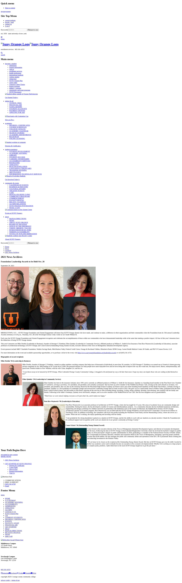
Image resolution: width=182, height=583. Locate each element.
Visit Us (12, 473)
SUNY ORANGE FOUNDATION (21, 206)
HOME (7, 498)
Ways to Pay (9, 120)
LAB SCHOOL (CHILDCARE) (20, 168)
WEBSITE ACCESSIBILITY (19, 232)
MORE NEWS (6, 456)
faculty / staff (9, 22)
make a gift (8, 536)
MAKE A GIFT (14, 208)
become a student (11, 64)
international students (16, 75)
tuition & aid (9, 101)
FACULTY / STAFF (12, 523)
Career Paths (13, 467)
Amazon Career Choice (17, 84)
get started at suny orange (9, 455)
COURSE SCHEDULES (18, 127)
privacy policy (6, 580)
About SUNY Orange (13, 239)
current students (10, 20)
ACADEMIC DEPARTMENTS (20, 135)
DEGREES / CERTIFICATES (19, 125)
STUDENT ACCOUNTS (18, 109)
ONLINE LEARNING (17, 138)
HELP (7, 529)
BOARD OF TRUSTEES (18, 224)
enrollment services (15, 71)
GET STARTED (10, 527)
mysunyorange (6, 11)
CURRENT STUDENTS (13, 517)
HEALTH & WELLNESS (18, 166)
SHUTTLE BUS (15, 172)
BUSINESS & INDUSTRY (18, 187)
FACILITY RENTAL (16, 200)
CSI (6, 515)
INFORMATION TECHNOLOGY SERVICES (25, 174)
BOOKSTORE (14, 163)
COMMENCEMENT (16, 198)
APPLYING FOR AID (17, 112)
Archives (8, 250)
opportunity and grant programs (19, 90)
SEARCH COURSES (16, 133)
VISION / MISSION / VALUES (20, 228)
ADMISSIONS (10, 506)
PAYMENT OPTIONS (17, 110)
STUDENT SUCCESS (17, 157)
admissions (13, 65)
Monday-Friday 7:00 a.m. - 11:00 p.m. (8, 551)
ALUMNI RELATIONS (17, 204)
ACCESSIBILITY (11, 504)
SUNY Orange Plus (16, 81)
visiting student (14, 77)
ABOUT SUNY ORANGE (18, 222)
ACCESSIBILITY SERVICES (19, 161)
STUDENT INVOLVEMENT (19, 151)
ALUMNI (8, 510)
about (7, 217)
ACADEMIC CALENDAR (18, 131)
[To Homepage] (91, 44)
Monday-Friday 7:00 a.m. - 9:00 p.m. (8, 564)
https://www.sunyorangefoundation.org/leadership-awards (97, 353)
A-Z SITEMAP (10, 500)
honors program (14, 86)
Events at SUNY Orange (13, 213)
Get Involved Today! (12, 179)
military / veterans (15, 88)
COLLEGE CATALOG (17, 129)
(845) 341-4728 (10, 484)
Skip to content (10, 8)
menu (3, 39)
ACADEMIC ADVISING (18, 153)
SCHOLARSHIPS (15, 107)
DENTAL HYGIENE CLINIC (19, 194)
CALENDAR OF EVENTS (18, 185)
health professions (15, 73)
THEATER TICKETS (16, 191)
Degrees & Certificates (13, 146)
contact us (8, 24)
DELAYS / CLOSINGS (17, 202)
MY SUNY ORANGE (12, 532)
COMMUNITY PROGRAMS (19, 196)
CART (11, 192)
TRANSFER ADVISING (18, 170)
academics (8, 123)
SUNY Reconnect (15, 92)
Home (7, 247)
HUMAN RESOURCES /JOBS (20, 230)
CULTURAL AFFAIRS (17, 189)
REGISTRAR (14, 137)
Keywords (4, 30)
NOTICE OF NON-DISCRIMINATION (23, 234)
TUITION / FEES (15, 103)
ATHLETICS (13, 165)
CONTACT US (10, 512)
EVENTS (8, 521)
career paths (13, 82)
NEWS (11, 220)
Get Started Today (11, 97)
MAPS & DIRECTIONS (17, 219)
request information (15, 67)
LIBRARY (13, 155)
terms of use (15, 580)
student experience (11, 149)
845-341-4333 (5, 569)
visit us (11, 69)
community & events (12, 183)
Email (7, 486)
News (7, 249)
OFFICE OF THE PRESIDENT (20, 226)
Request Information (16, 471)
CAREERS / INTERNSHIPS (19, 159)
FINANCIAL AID (15, 105)
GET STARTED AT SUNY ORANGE (18, 464)
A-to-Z (7, 26)
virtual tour (13, 79)
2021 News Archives (12, 252)
